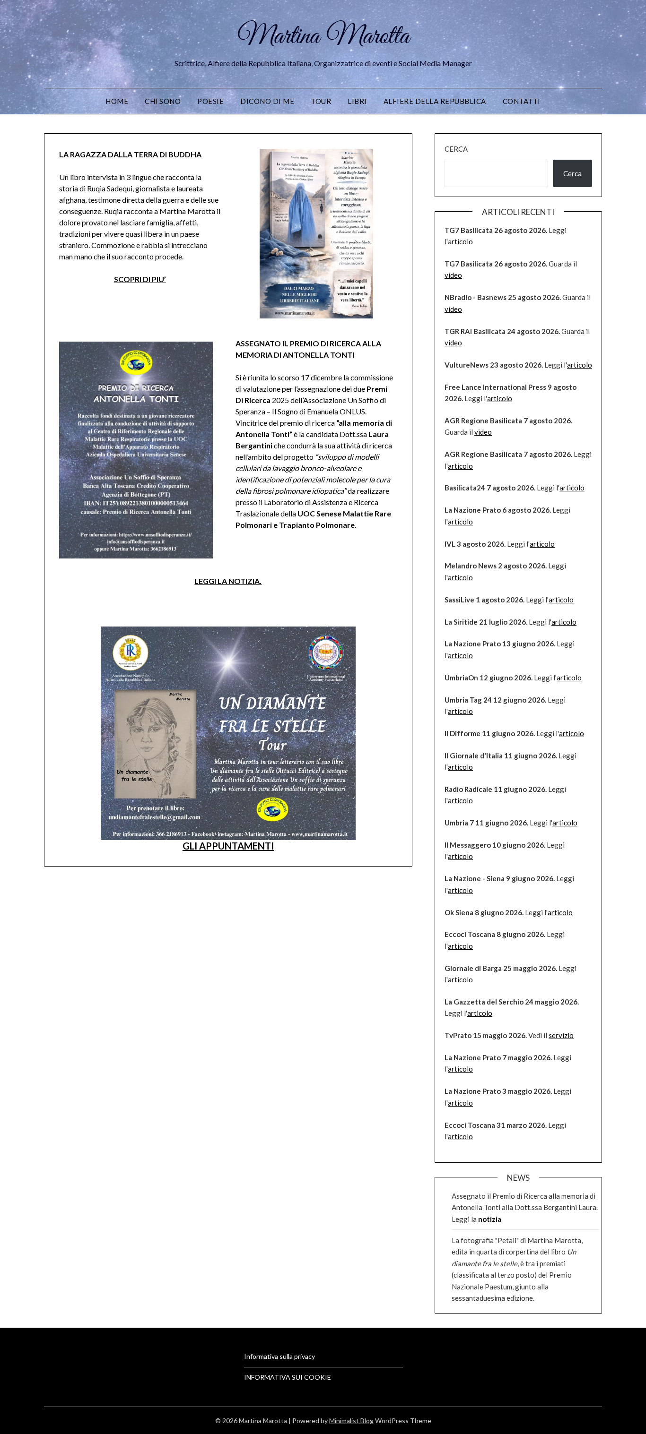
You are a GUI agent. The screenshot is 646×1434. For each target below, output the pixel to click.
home (116, 101)
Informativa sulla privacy (279, 1356)
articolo (579, 365)
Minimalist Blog (351, 1421)
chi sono (163, 101)
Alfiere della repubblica (435, 101)
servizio (561, 1035)
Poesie (210, 101)
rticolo (462, 241)
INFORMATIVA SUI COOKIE (287, 1377)
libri (357, 101)
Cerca (456, 149)
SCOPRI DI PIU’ (140, 279)
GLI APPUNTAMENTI (228, 845)
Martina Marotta (323, 37)
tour (321, 101)
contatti (522, 101)
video (453, 275)
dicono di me (267, 101)
